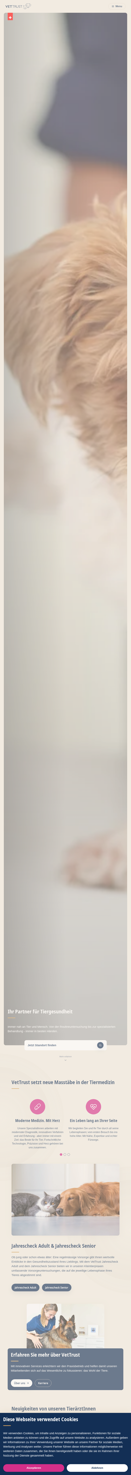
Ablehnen (97, 1468)
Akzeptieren (34, 1468)
